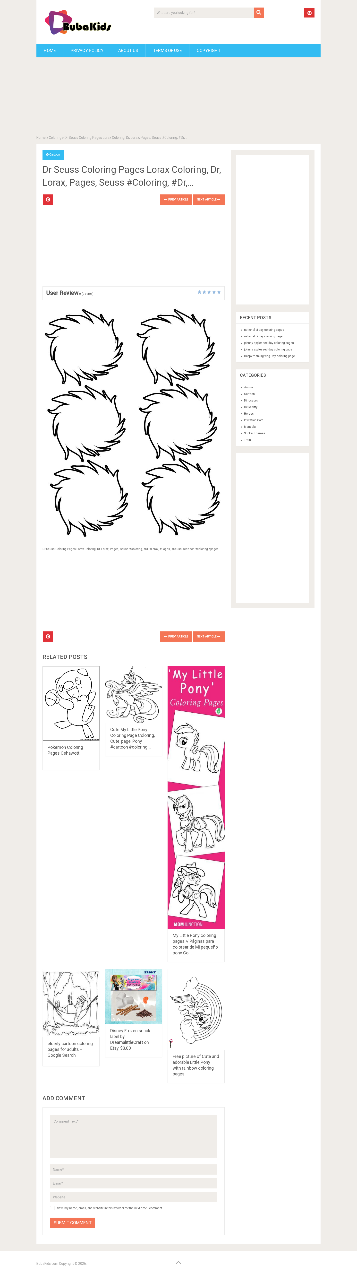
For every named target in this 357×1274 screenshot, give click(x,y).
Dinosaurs (251, 400)
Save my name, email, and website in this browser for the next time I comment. (110, 1208)
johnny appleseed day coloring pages (269, 343)
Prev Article (178, 199)
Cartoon (54, 154)
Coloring (55, 138)
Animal (249, 387)
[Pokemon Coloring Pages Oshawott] (71, 703)
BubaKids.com (47, 1263)
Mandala (250, 426)
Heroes (249, 413)
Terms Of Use (167, 50)
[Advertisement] (178, 97)
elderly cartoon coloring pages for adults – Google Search (70, 1049)
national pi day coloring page (263, 336)
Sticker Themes (254, 433)
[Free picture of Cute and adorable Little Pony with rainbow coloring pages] (196, 1009)
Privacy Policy (87, 50)
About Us (128, 50)
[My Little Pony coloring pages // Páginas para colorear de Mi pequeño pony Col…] (196, 797)
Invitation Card (254, 420)
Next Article (207, 199)
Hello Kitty (250, 407)
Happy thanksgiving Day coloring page (269, 356)
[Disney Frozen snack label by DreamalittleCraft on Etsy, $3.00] (133, 996)
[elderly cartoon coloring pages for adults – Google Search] (71, 1003)
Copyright (209, 50)
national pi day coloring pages (264, 330)
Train (247, 440)
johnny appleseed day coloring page (268, 349)
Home (50, 50)
